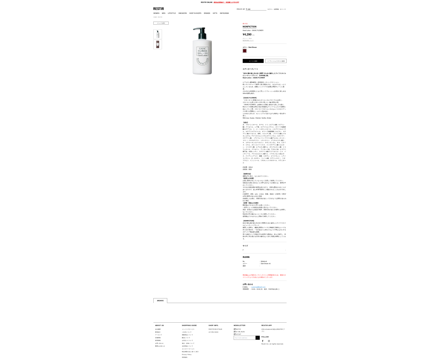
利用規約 (184, 357)
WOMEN (156, 13)
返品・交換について (188, 343)
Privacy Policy (187, 354)
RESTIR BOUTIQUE (215, 329)
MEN (163, 13)
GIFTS (215, 13)
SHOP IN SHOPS (195, 13)
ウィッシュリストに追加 (277, 61)
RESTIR (238, 329)
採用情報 (158, 340)
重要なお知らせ (160, 346)
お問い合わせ (159, 343)
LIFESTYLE (172, 13)
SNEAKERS (183, 13)
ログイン (270, 9)
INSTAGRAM (224, 13)
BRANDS (207, 13)
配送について (186, 337)
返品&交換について (248, 40)
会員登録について (187, 346)
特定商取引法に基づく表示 (190, 351)
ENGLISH (240, 9)
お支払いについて (187, 340)
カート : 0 (282, 9)
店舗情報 (158, 337)
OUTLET (238, 334)
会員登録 (276, 9)
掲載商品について (187, 335)
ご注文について (187, 332)
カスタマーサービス (188, 349)
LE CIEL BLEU (213, 332)
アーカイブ (158, 335)
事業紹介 (158, 332)
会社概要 (158, 329)
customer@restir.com (258, 287)
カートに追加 (253, 61)
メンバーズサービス (188, 329)
